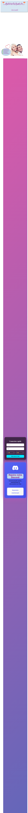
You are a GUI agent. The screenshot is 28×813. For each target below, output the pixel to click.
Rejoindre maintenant (15, 491)
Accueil (14, 10)
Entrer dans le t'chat (15, 456)
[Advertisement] (14, 28)
